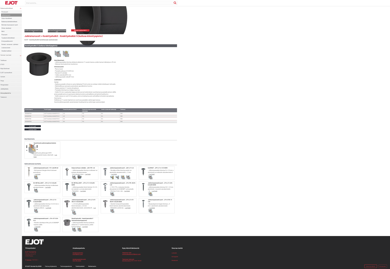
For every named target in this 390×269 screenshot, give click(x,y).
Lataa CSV (33, 129)
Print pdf (32, 126)
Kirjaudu (383, 266)
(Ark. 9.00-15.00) (131, 260)
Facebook (175, 260)
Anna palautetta (6, 93)
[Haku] (175, 2)
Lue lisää (37, 174)
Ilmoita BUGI (370, 266)
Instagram (175, 256)
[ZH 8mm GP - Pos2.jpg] (38, 64)
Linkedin (174, 253)
